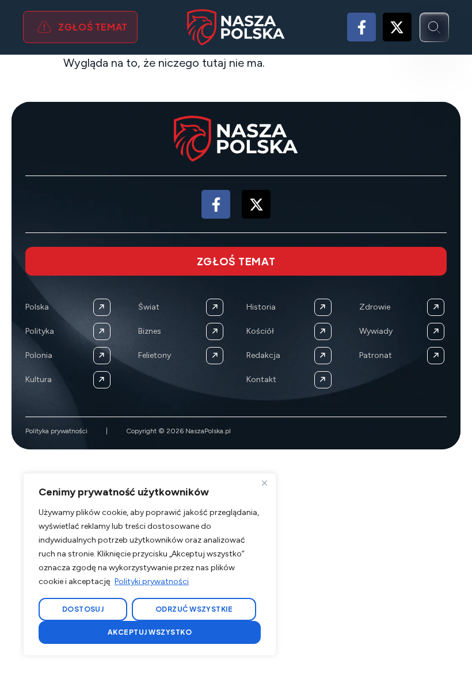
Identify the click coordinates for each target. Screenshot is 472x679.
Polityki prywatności (152, 581)
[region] (149, 564)
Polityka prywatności (56, 431)
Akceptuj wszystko (150, 632)
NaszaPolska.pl (208, 431)
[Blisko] (264, 483)
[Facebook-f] (361, 27)
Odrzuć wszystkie (194, 609)
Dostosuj (83, 609)
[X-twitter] (397, 27)
